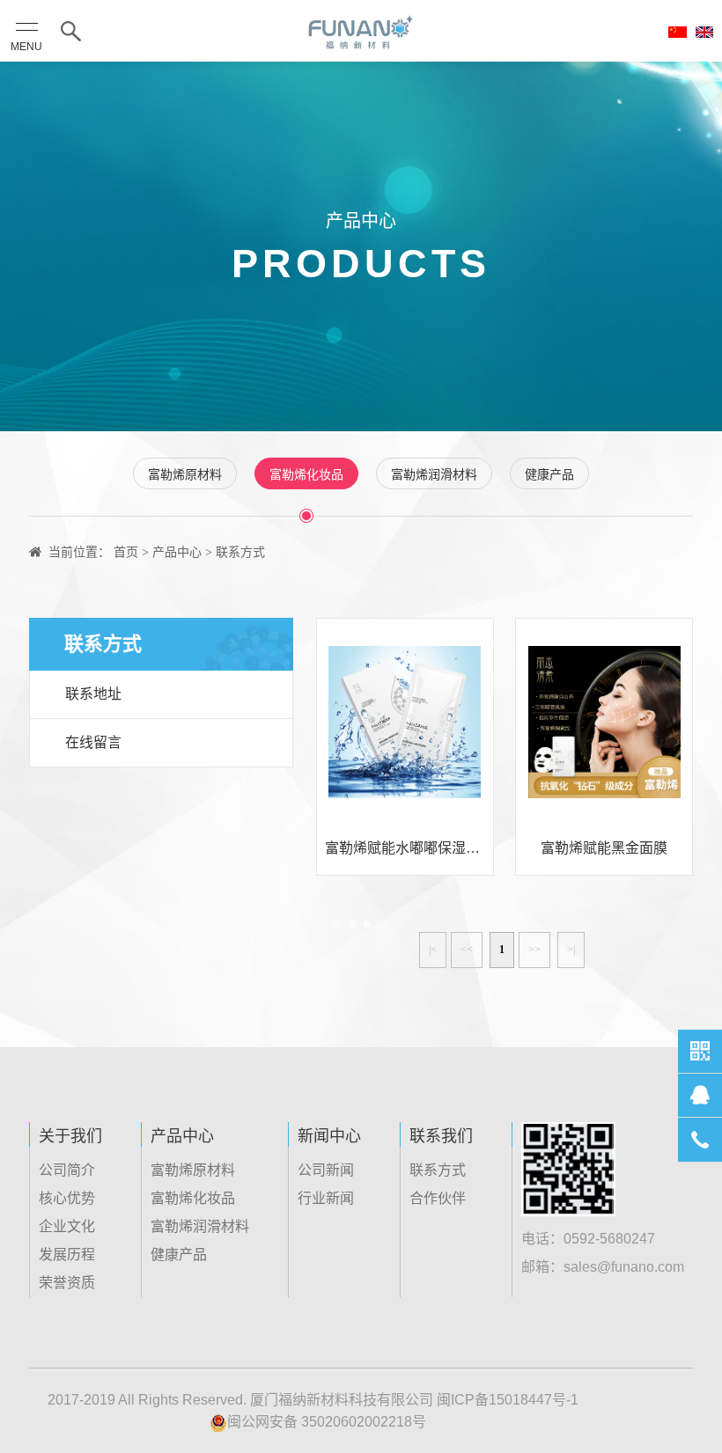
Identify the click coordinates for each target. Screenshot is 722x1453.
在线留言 (93, 742)
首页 (126, 552)
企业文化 (67, 1226)
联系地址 (93, 693)
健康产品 (549, 474)
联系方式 (437, 1170)
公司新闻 (326, 1170)
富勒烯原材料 (185, 474)
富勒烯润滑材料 (434, 474)
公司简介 (67, 1170)
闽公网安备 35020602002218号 (326, 1421)
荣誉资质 (67, 1282)
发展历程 (67, 1254)
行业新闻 (326, 1198)
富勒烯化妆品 (306, 474)
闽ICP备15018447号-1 (507, 1399)
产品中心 (177, 552)
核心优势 (67, 1198)
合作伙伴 (437, 1198)
